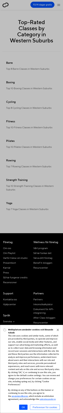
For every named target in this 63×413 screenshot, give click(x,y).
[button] (58, 330)
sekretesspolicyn (48, 399)
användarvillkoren (20, 396)
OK (23, 407)
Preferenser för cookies (45, 407)
